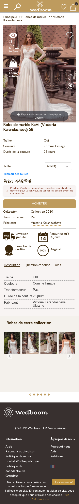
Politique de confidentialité (15, 468)
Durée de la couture (16, 152)
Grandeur (11, 476)
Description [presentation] (12, 265)
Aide (8, 446)
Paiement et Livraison (20, 451)
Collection (10, 212)
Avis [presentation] (58, 265)
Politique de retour (18, 456)
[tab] (13, 265)
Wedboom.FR (37, 428)
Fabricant (9, 223)
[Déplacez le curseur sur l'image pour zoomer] (39, 73)
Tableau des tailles (15, 174)
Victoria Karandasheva (46, 223)
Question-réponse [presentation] (37, 265)
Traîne (7, 141)
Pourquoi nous (60, 446)
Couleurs (9, 146)
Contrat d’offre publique (22, 461)
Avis (53, 451)
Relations (56, 456)
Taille (7, 166)
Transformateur (13, 217)
